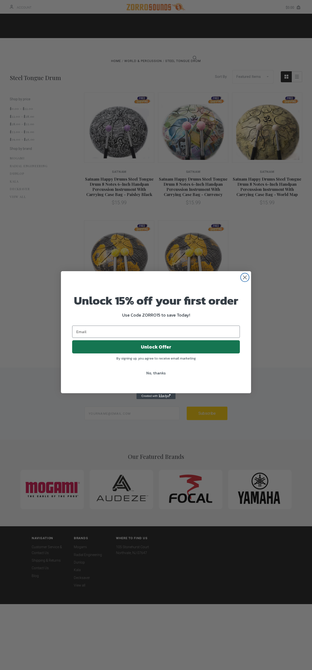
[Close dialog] (245, 277)
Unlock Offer (156, 346)
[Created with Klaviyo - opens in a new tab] (156, 396)
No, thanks (156, 373)
